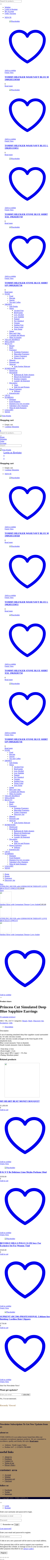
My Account (9, 11)
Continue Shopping (12, 427)
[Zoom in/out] (1, 1557)
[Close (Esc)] (8, 1557)
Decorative (13, 383)
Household (13, 373)
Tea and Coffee (15, 302)
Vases (16, 385)
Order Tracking (10, 13)
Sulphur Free (18, 325)
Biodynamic (18, 313)
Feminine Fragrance (21, 352)
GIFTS (7, 395)
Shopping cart (10, 1479)
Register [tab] (8, 1508)
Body (11, 348)
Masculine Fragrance (21, 354)
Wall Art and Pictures (22, 387)
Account (8, 1475)
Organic (17, 323)
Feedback (8, 1459)
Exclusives (4, 1023)
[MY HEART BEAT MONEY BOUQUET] (22, 1097)
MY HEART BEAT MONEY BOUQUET (20, 1101)
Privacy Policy (10, 1465)
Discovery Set (19, 358)
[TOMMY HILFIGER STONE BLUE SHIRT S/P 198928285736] (14, 227)
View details (4, 943)
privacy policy (28, 1549)
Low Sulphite (19, 317)
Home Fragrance (15, 389)
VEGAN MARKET (12, 339)
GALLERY (9, 410)
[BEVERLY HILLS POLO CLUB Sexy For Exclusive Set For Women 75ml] (10, 1239)
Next (2, 890)
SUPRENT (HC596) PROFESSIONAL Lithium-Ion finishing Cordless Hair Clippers (25, 1317)
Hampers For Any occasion (19, 404)
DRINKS (8, 304)
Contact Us (9, 1461)
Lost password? (6, 1529)
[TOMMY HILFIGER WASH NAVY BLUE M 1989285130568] (14, 21)
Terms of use (9, 1463)
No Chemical (19, 321)
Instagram (8, 1494)
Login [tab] (7, 1506)
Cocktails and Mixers (17, 335)
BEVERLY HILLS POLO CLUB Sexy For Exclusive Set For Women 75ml (20, 1244)
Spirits (11, 331)
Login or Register (11, 9)
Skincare (12, 364)
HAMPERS (9, 397)
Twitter (7, 1492)
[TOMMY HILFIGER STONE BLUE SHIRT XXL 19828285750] (14, 159)
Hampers (12, 399)
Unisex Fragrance (20, 356)
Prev (1, 884)
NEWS (7, 412)
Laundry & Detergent (22, 381)
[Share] (6, 1557)
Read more (34, 1441)
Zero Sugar (18, 329)
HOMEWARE (10, 368)
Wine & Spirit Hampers (18, 408)
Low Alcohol (19, 315)
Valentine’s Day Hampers (18, 406)
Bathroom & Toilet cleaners (24, 375)
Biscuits (12, 298)
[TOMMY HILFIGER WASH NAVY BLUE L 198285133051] (14, 90)
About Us (8, 1457)
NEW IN (8, 17)
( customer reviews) (7, 1017)
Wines (11, 308)
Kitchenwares (14, 393)
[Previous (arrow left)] (1, 1559)
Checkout (8, 1481)
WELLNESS (10, 342)
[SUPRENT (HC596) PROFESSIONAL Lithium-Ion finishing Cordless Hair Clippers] (10, 1312)
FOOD (7, 294)
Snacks (12, 300)
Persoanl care (14, 362)
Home (7, 874)
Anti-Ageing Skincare (22, 366)
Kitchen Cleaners (20, 379)
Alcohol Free (19, 311)
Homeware (13, 371)
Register (4, 1553)
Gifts (10, 1023)
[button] (0, 431)
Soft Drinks (13, 306)
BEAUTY (8, 344)
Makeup (12, 360)
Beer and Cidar (14, 333)
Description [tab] (9, 1027)
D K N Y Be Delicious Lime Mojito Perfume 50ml (23, 1172)
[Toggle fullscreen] (3, 1557)
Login (16, 1524)
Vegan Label (18, 327)
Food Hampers (14, 402)
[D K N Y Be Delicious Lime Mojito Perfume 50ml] (10, 1168)
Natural (16, 319)
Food (11, 296)
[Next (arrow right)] (3, 1559)
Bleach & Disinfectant (22, 377)
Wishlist (7, 7)
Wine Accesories (15, 337)
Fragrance (13, 350)
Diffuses (17, 391)
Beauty (12, 346)
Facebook (8, 1490)
